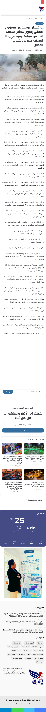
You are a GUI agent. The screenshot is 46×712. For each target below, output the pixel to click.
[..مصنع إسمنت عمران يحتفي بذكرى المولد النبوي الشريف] (34, 448)
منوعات (39, 662)
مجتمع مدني (17, 658)
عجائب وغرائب (24, 654)
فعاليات (12, 654)
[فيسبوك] (27, 690)
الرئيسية (40, 19)
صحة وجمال (38, 654)
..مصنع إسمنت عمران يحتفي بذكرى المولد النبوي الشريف (34, 457)
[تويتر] (24, 690)
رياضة (27, 650)
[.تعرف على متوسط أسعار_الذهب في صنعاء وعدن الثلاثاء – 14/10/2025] (34, 474)
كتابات (28, 658)
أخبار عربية (16, 643)
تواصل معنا (19, 703)
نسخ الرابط (8, 392)
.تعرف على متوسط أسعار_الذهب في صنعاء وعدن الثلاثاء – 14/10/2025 (34, 484)
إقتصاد (25, 647)
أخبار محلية (28, 19)
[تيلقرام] (21, 690)
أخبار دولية (29, 643)
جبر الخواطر (38, 650)
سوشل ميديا (16, 650)
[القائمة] (3, 9)
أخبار (34, 19)
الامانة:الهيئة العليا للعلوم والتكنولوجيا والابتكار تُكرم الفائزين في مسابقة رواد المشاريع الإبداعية (13, 485)
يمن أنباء (8, 700)
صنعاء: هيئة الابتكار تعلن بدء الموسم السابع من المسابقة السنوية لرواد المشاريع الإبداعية (12, 459)
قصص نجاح (39, 658)
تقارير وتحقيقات (13, 647)
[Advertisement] (23, 361)
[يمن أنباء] (41, 9)
